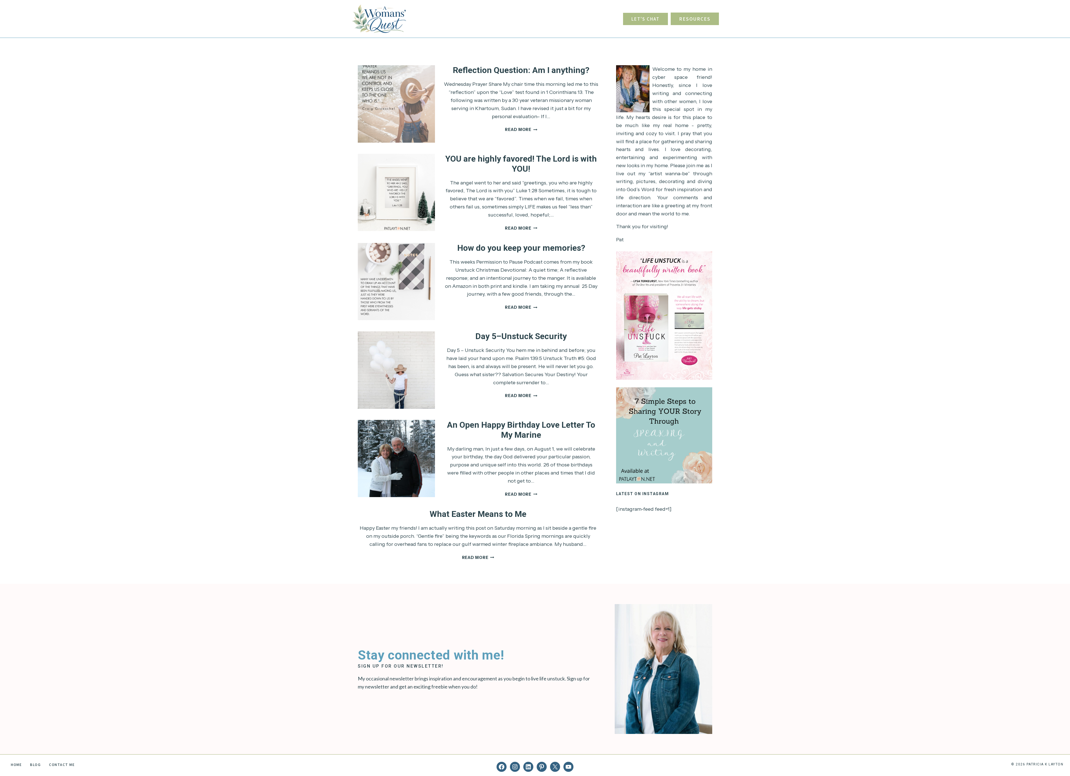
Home (16, 764)
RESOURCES (695, 18)
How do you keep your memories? (521, 248)
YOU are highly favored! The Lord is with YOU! (521, 164)
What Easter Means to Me (478, 514)
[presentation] (396, 103)
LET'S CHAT (645, 19)
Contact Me (62, 764)
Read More (521, 129)
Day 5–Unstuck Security (521, 336)
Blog (35, 764)
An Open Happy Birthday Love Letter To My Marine (521, 430)
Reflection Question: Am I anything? (521, 70)
